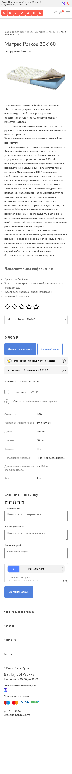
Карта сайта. (23, 715)
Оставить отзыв (19, 592)
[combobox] (36, 319)
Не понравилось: (14, 526)
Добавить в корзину (20, 349)
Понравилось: (12, 508)
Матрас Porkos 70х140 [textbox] (21, 320)
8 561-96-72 (19, 675)
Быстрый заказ (50, 349)
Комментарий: (13, 545)
